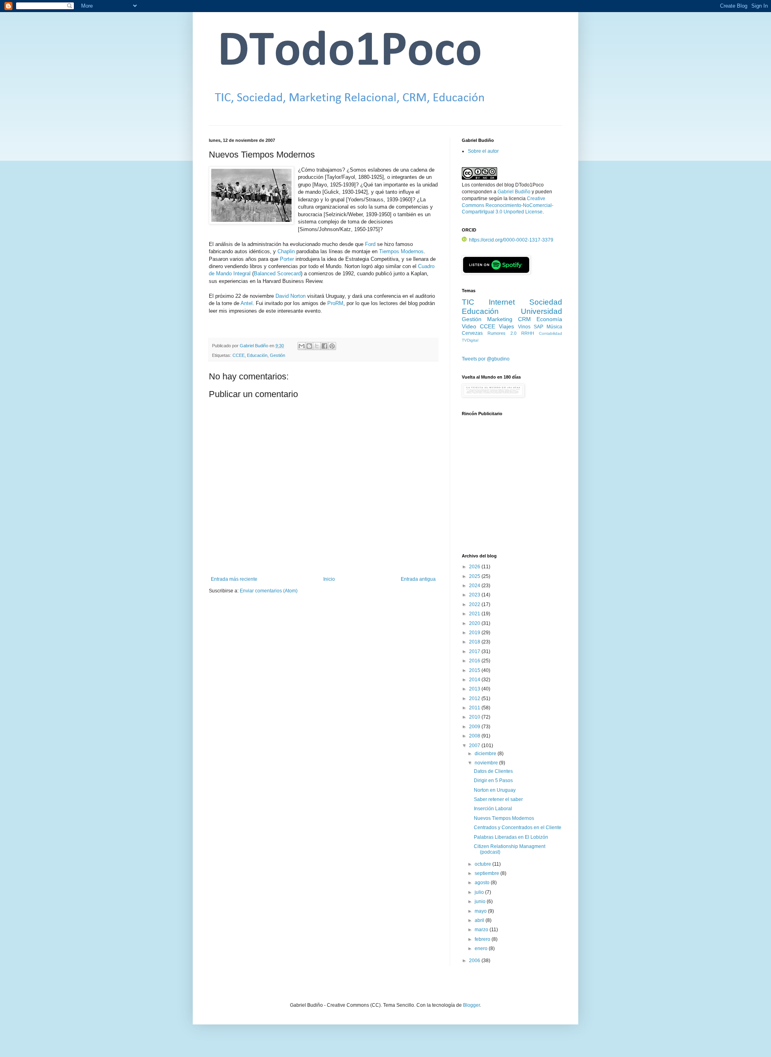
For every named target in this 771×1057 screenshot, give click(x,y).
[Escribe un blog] (309, 346)
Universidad (541, 311)
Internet (502, 302)
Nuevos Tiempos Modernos (504, 818)
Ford (370, 244)
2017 (475, 651)
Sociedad (545, 302)
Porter (287, 259)
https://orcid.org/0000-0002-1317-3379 (511, 240)
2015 (475, 670)
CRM (524, 319)
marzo (482, 929)
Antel (247, 303)
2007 (475, 745)
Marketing (499, 319)
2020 (475, 623)
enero (482, 948)
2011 (475, 708)
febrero (483, 939)
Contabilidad (550, 333)
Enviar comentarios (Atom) (269, 591)
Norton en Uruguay (495, 790)
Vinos (524, 327)
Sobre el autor (483, 151)
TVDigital (470, 340)
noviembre (487, 763)
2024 (475, 585)
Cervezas (472, 333)
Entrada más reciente (234, 579)
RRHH (527, 333)
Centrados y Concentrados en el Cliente (517, 827)
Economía (549, 319)
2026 (475, 566)
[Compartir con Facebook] (324, 346)
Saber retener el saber (498, 799)
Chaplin (286, 251)
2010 (475, 717)
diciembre (486, 753)
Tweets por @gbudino (486, 359)
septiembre (487, 873)
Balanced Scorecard (277, 273)
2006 (475, 960)
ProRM (335, 303)
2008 (475, 736)
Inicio (329, 579)
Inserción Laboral (493, 808)
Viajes (506, 326)
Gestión (277, 355)
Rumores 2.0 (501, 333)
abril (480, 920)
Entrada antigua (418, 579)
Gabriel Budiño (254, 345)
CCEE (239, 355)
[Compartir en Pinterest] (332, 346)
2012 (475, 698)
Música (554, 327)
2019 (475, 632)
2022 (475, 604)
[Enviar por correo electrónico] (302, 346)
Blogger (471, 1005)
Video (469, 326)
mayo (481, 911)
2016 (475, 661)
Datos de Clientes (493, 771)
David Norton (290, 296)
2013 (475, 689)
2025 (475, 576)
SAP (538, 327)
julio (480, 892)
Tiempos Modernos (401, 251)
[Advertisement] (512, 489)
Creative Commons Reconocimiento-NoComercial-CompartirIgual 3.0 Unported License (507, 205)
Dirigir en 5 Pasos (493, 780)
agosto (483, 882)
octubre (483, 864)
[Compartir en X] (317, 346)
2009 (475, 726)
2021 (475, 614)
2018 (475, 642)
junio (481, 901)
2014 (475, 679)
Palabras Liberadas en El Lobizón (511, 837)
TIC (468, 302)
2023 (475, 595)
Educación (257, 355)
